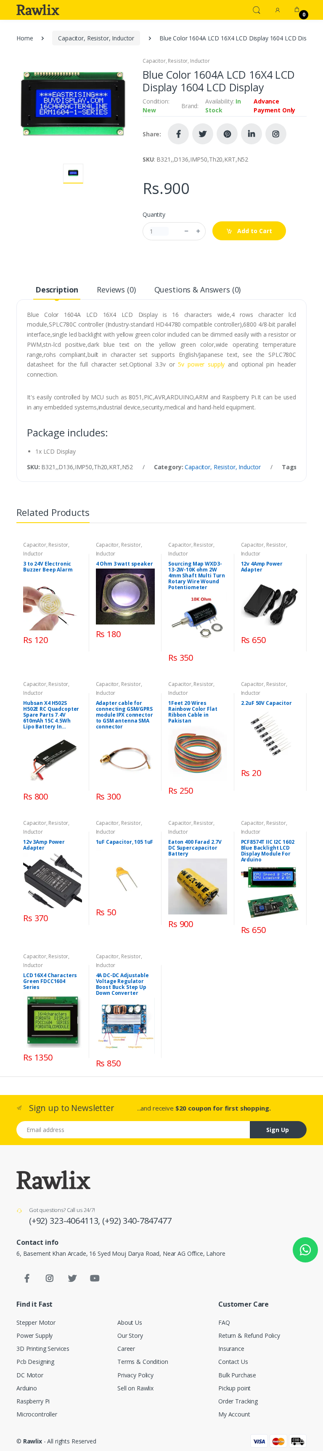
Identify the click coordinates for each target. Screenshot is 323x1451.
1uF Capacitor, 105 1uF (125, 842)
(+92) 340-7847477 (137, 1220)
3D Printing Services (42, 1349)
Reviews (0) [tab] (116, 289)
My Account (234, 1414)
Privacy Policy (135, 1375)
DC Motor (29, 1375)
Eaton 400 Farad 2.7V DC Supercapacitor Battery (195, 848)
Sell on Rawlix (135, 1388)
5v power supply (201, 364)
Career (126, 1349)
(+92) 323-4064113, (65, 1220)
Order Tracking (238, 1401)
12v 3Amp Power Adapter (44, 845)
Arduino (26, 1388)
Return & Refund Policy (249, 1335)
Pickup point (234, 1388)
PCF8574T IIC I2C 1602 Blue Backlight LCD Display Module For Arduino (267, 851)
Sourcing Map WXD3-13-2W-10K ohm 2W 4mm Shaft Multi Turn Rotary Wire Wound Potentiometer (196, 575)
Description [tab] (56, 289)
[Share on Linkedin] (251, 133)
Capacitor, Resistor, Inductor (96, 38)
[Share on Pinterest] (227, 133)
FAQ (224, 1322)
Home (24, 38)
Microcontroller (36, 1414)
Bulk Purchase (237, 1375)
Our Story (130, 1335)
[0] (297, 10)
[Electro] (37, 9)
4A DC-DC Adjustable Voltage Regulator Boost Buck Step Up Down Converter (122, 984)
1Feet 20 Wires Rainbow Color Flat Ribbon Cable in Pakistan (192, 712)
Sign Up (277, 1130)
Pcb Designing (35, 1362)
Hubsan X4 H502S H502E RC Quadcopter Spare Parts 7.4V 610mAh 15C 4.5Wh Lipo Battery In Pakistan (51, 715)
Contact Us (233, 1362)
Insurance (231, 1349)
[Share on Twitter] (202, 133)
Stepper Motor (36, 1322)
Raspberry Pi (33, 1401)
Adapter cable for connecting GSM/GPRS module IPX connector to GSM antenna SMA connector (124, 715)
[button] (256, 9)
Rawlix (32, 1441)
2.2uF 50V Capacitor (266, 703)
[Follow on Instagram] (275, 133)
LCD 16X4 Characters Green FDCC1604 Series (50, 981)
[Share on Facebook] (178, 133)
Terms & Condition (142, 1362)
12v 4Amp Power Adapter (262, 567)
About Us (129, 1322)
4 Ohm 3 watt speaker (124, 564)
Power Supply (34, 1335)
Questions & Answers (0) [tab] (197, 289)
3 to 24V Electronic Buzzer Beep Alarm (48, 567)
